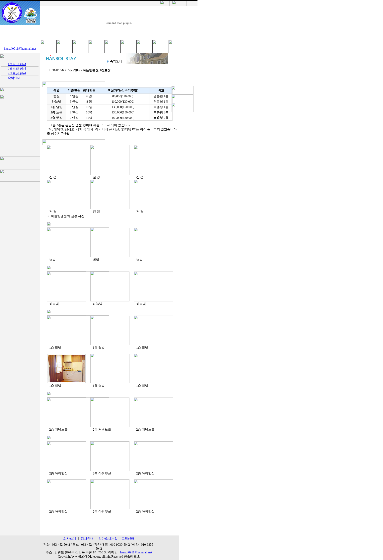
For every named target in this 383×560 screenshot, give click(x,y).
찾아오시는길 (107, 538)
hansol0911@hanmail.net (20, 48)
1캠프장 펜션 (17, 64)
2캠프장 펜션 (17, 68)
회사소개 (69, 538)
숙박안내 (14, 78)
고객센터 (127, 538)
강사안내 (87, 538)
